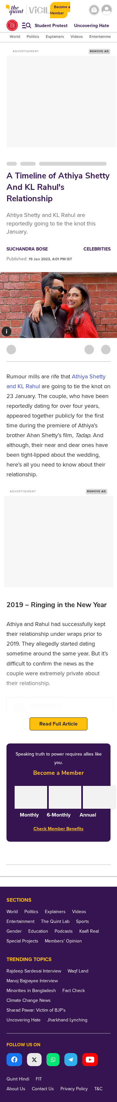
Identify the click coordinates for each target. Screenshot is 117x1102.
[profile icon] (106, 10)
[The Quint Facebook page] (14, 1060)
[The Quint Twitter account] (34, 1060)
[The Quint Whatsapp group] (52, 1060)
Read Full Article (58, 724)
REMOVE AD (99, 51)
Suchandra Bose (27, 249)
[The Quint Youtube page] (90, 1060)
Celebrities (97, 249)
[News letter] (94, 10)
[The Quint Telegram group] (70, 1060)
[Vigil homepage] (39, 13)
